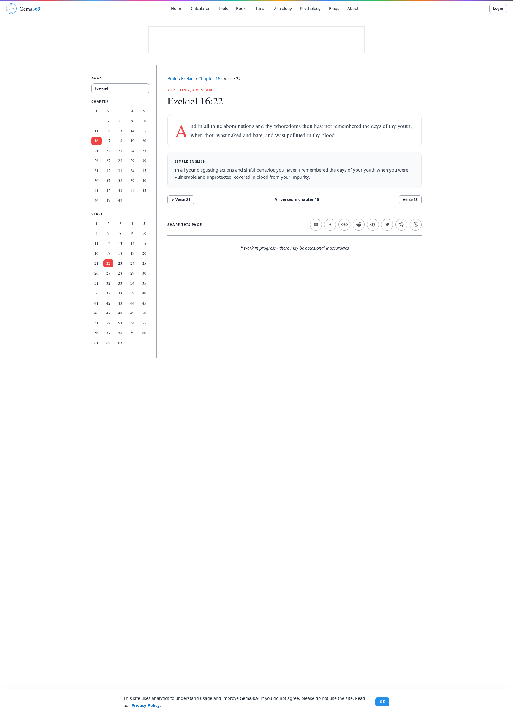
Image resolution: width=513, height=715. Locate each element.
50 (144, 313)
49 (132, 313)
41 (96, 190)
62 (108, 342)
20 (144, 140)
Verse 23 (410, 199)
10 (144, 120)
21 (96, 150)
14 (132, 131)
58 (120, 332)
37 (108, 180)
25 (144, 150)
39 (132, 180)
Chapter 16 (209, 78)
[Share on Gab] (344, 224)
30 (144, 160)
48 (120, 200)
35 (144, 170)
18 (120, 140)
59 (132, 332)
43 (120, 190)
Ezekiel (188, 78)
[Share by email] (316, 224)
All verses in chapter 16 (297, 199)
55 (144, 323)
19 (132, 140)
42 (108, 190)
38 (120, 180)
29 (132, 160)
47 (108, 200)
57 (108, 332)
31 (96, 170)
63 (120, 342)
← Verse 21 (180, 199)
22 (108, 150)
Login (498, 8)
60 (144, 332)
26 (96, 160)
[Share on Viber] (401, 224)
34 (132, 170)
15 (144, 131)
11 (96, 131)
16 (96, 140)
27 (108, 160)
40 (144, 180)
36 (96, 180)
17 (108, 140)
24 (132, 150)
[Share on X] (387, 224)
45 (144, 190)
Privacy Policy (146, 705)
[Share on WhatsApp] (415, 224)
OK (382, 701)
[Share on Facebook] (330, 224)
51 (96, 323)
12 (108, 131)
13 (120, 131)
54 (132, 323)
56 (96, 332)
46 (96, 200)
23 (120, 150)
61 (96, 342)
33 (120, 170)
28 (120, 160)
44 (132, 190)
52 (108, 323)
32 (108, 170)
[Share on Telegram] (373, 224)
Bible (172, 78)
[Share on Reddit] (358, 224)
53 (120, 323)
